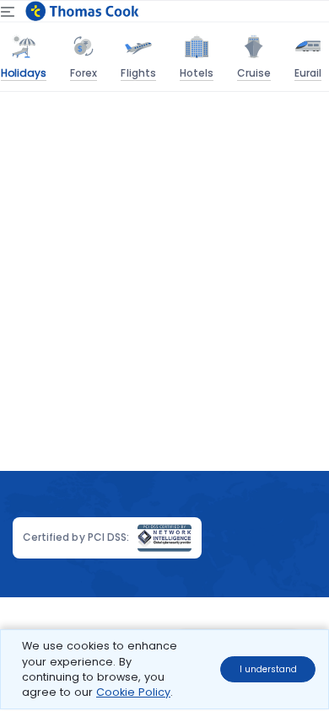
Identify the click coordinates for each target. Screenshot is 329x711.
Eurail (307, 73)
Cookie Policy (133, 692)
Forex (83, 73)
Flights (138, 73)
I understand (268, 669)
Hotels (196, 73)
